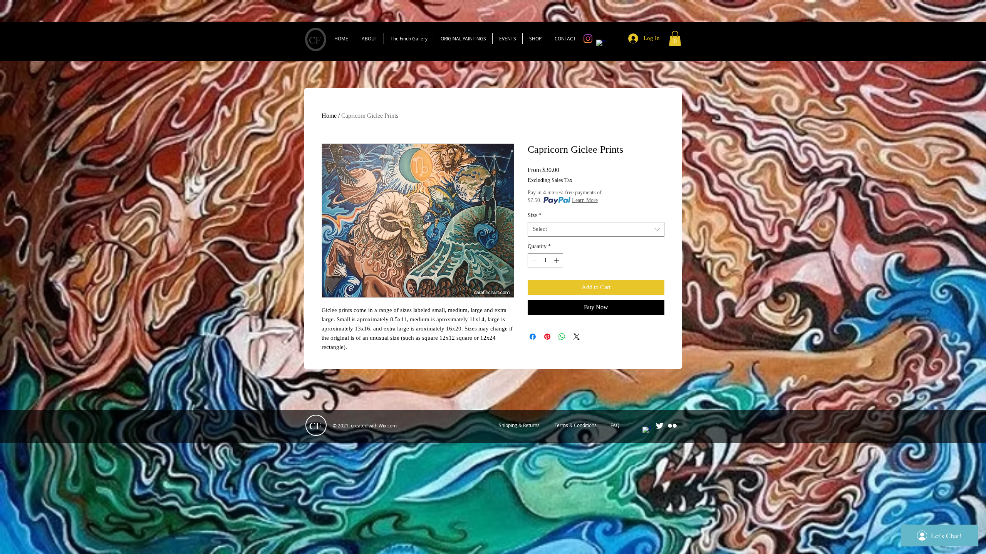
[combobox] (596, 229)
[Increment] (557, 260)
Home (329, 115)
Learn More (585, 200)
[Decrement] (533, 260)
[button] (675, 38)
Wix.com (388, 425)
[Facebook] (600, 44)
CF (315, 39)
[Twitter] (659, 425)
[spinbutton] (545, 260)
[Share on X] (576, 336)
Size (534, 215)
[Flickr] (672, 425)
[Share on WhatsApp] (562, 336)
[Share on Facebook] (532, 336)
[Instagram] (588, 38)
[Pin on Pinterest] (547, 336)
